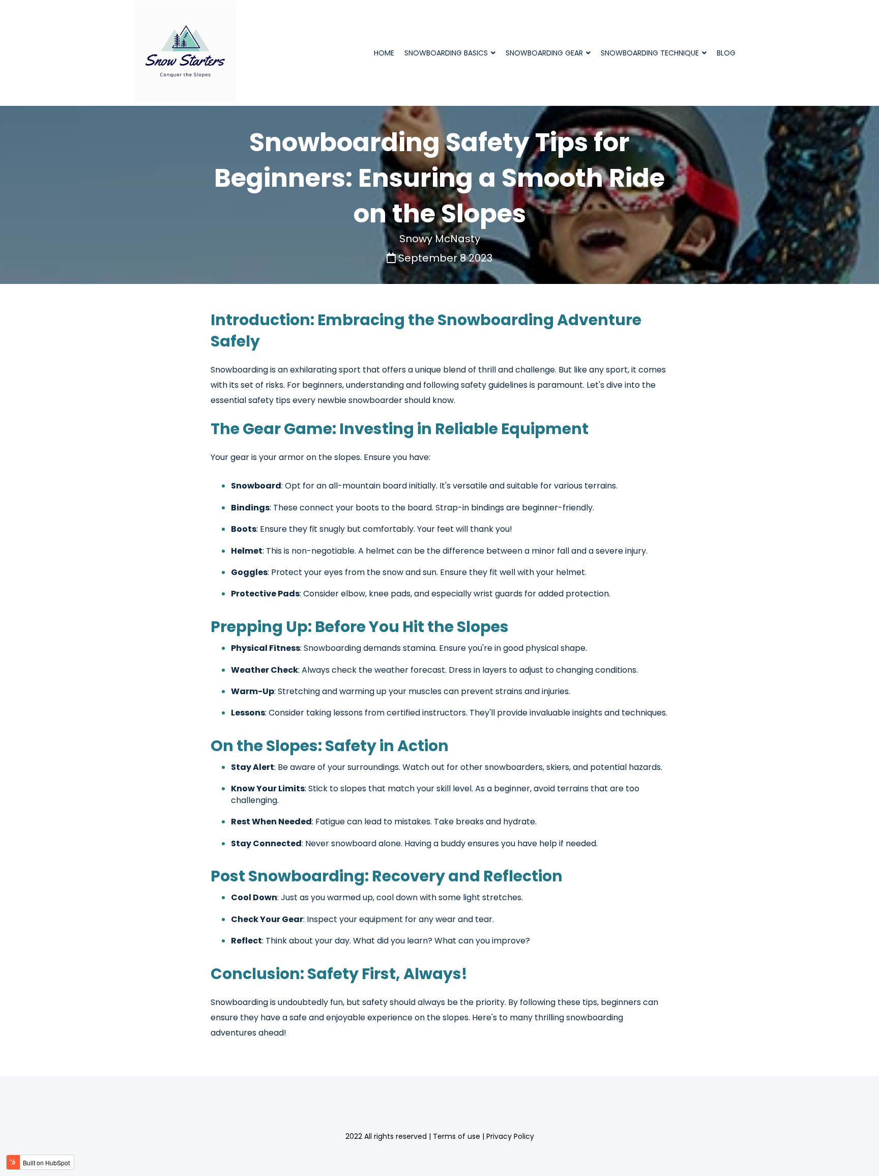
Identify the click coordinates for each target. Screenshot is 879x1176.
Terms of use (456, 1136)
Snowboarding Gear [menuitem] (544, 53)
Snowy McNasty (439, 239)
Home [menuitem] (384, 53)
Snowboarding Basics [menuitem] (446, 53)
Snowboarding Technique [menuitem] (650, 53)
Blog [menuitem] (726, 53)
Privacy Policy (510, 1136)
